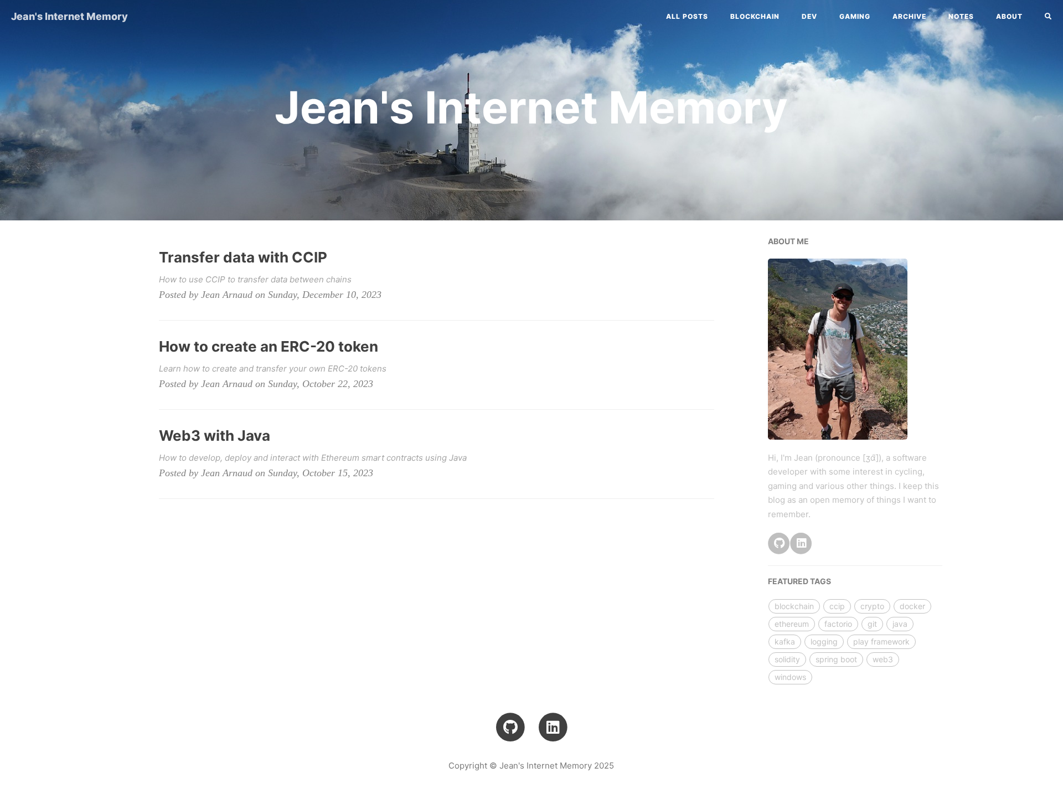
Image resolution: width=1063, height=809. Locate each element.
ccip (837, 606)
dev (809, 16)
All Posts (687, 16)
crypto (872, 606)
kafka (785, 641)
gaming (854, 16)
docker (912, 606)
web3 (883, 659)
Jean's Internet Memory (69, 16)
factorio (838, 623)
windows (790, 677)
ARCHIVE (909, 16)
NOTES (961, 16)
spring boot (836, 659)
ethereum (792, 623)
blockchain (755, 16)
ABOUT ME (788, 241)
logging (824, 641)
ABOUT (1009, 16)
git (872, 623)
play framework (881, 641)
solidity (787, 659)
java (899, 623)
